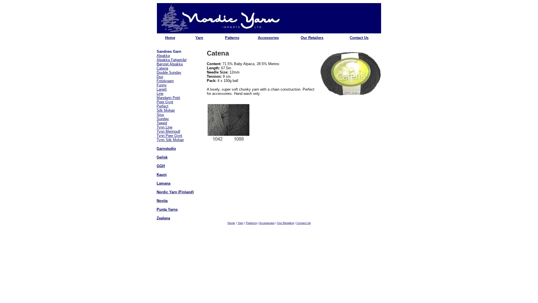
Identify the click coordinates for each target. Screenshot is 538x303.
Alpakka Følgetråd (171, 60)
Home (170, 38)
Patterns (232, 38)
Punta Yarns (167, 209)
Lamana (163, 183)
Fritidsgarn (165, 81)
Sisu (160, 115)
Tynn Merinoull (168, 131)
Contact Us (359, 38)
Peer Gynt (165, 102)
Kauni (162, 175)
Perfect (162, 106)
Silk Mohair (166, 110)
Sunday (163, 119)
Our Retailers (312, 38)
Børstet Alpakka (170, 64)
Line (160, 93)
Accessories (268, 38)
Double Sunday (169, 72)
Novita (162, 201)
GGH (161, 166)
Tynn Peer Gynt (169, 136)
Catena (162, 68)
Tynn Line (164, 127)
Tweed (162, 123)
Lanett (162, 89)
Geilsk (162, 157)
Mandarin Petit (168, 98)
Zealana (163, 218)
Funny (162, 85)
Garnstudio (166, 148)
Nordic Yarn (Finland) (175, 192)
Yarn (199, 38)
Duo (160, 77)
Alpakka (163, 56)
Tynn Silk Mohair (170, 140)
